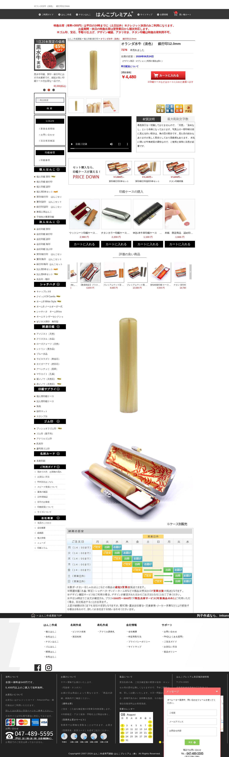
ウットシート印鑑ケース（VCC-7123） (84, 232)
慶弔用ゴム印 (43, 448)
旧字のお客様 (43, 502)
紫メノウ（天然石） (47, 379)
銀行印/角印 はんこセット (50, 264)
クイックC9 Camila (46, 296)
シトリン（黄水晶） (46, 349)
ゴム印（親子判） (45, 433)
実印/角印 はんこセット (49, 259)
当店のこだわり (44, 523)
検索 (50, 108)
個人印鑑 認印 (43, 186)
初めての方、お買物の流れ (49, 472)
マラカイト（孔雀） (46, 374)
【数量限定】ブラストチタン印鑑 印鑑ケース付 (154, 286)
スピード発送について (47, 487)
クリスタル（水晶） (46, 339)
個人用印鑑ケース (45, 396)
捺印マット (42, 411)
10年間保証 (42, 497)
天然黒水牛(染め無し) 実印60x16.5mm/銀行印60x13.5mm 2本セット (130, 286)
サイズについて (44, 512)
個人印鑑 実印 (44, 176)
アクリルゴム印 (44, 438)
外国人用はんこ (44, 212)
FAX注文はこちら (45, 482)
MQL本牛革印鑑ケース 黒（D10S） (147, 232)
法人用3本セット (45, 269)
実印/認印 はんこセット (49, 202)
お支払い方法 (43, 477)
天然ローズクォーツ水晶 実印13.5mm (83, 286)
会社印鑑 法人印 (44, 249)
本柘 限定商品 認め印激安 (179, 232)
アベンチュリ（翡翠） (47, 369)
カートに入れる (84, 244)
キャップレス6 (44, 291)
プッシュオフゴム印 (47, 428)
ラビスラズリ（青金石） (49, 359)
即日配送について (130, 66)
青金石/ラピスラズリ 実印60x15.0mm (107, 286)
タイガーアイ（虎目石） (49, 364)
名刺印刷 (41, 461)
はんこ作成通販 (75, 39)
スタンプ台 (42, 416)
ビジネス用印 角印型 (47, 321)
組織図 (40, 533)
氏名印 (40, 443)
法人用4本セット (45, 274)
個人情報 (41, 538)
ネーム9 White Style (47, 301)
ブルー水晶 (42, 354)
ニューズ (41, 543)
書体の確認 (42, 492)
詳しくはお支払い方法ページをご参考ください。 (29, 710)
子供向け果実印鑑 (46, 217)
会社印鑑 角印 (43, 244)
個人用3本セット (45, 191)
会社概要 (41, 528)
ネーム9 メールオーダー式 (49, 306)
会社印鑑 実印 (43, 229)
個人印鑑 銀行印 (44, 181)
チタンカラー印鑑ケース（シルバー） (116, 232)
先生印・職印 (43, 279)
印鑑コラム (42, 548)
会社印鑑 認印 (43, 239)
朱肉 (39, 406)
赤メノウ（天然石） (47, 384)
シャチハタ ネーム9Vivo (49, 311)
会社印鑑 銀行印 (44, 234)
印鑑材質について (45, 507)
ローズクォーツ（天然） (49, 344)
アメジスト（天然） (46, 334)
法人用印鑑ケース (45, 401)
